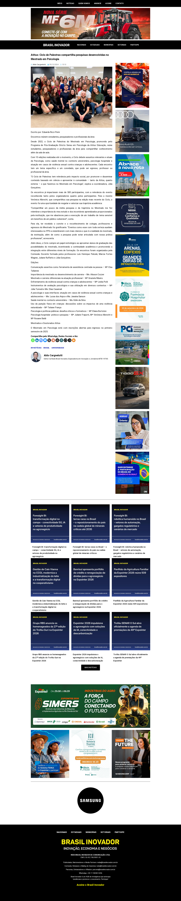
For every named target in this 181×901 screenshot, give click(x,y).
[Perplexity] (61, 340)
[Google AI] (69, 340)
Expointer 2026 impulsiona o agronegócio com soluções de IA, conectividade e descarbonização (88, 657)
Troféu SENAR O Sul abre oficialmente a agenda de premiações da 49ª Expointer (130, 657)
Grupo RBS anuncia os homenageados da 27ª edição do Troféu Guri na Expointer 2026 (49, 657)
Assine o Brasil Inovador (90, 884)
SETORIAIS (122, 45)
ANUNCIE (97, 3)
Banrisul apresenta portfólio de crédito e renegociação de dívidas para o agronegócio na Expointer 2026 (90, 604)
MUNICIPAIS (108, 45)
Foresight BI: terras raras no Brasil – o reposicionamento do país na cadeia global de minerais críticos (90, 550)
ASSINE (108, 3)
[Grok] (65, 340)
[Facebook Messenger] (45, 340)
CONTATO (120, 3)
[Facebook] (41, 340)
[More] (74, 340)
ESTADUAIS (95, 45)
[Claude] (53, 340)
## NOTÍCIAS (36, 348)
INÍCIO (59, 3)
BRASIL (46, 348)
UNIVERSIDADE (58, 348)
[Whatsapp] (33, 340)
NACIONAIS (81, 45)
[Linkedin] (37, 340)
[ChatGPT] (57, 340)
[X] (49, 340)
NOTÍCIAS (70, 3)
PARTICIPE (134, 45)
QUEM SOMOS (84, 3)
